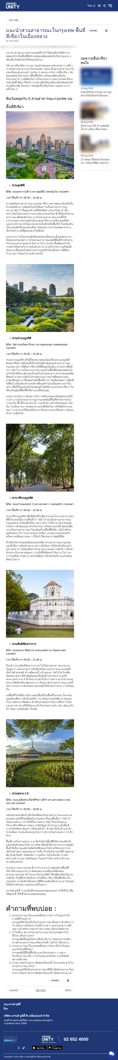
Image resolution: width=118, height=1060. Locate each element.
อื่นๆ (6, 1008)
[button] (104, 5)
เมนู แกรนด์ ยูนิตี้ (12, 1004)
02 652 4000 (76, 1039)
